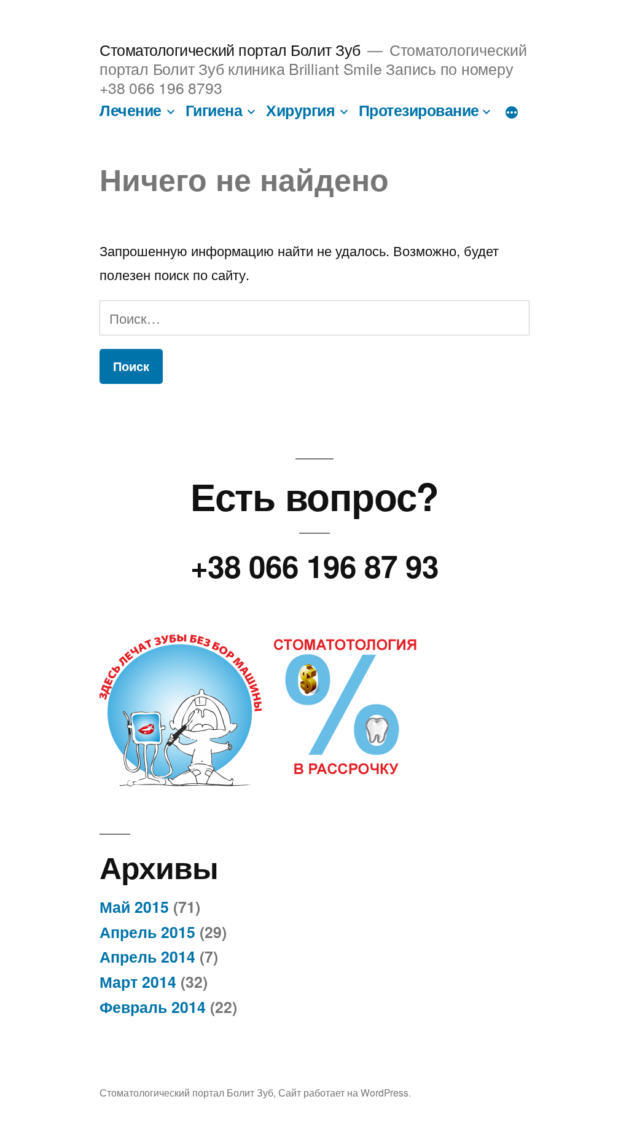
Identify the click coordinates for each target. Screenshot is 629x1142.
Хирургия (300, 110)
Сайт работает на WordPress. (344, 1092)
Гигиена (214, 110)
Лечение (131, 110)
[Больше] (511, 112)
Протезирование (419, 110)
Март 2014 (138, 982)
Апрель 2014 (147, 956)
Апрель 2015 (147, 932)
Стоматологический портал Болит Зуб (230, 49)
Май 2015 (134, 907)
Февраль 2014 (153, 1007)
